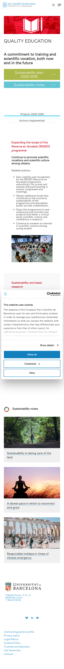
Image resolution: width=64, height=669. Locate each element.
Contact (8, 654)
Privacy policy (12, 635)
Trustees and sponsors (17, 646)
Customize (30, 363)
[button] (32, 74)
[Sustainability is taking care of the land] (32, 432)
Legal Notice (11, 639)
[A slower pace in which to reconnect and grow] (32, 482)
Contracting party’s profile (19, 632)
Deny (32, 372)
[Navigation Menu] (59, 4)
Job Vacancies (12, 650)
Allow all (32, 354)
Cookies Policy (12, 643)
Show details (47, 345)
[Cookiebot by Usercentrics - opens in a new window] (46, 294)
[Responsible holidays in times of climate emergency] (32, 533)
